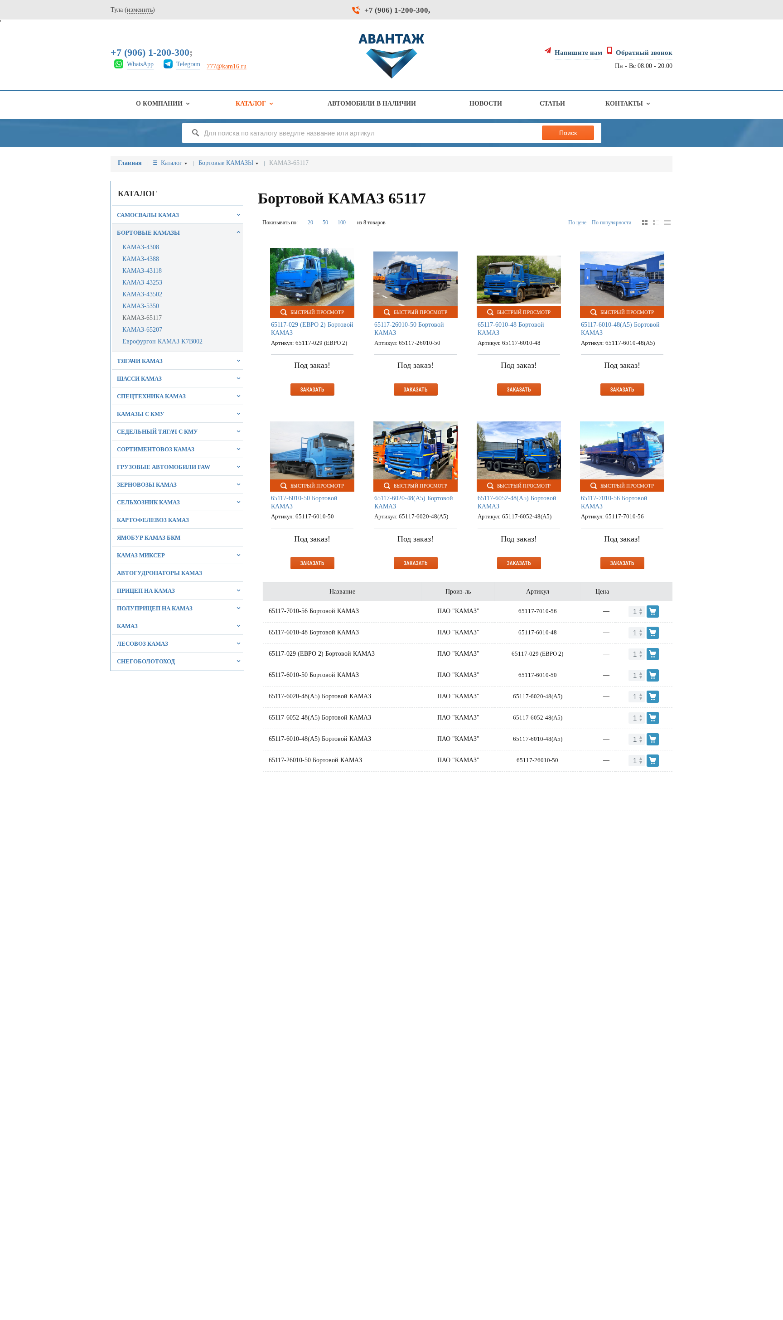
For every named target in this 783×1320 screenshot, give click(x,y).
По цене (577, 222)
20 (310, 222)
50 (325, 222)
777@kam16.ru (226, 66)
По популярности (611, 222)
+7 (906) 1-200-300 (396, 10)
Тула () (133, 9)
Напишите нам (578, 52)
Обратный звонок (644, 52)
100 (342, 222)
